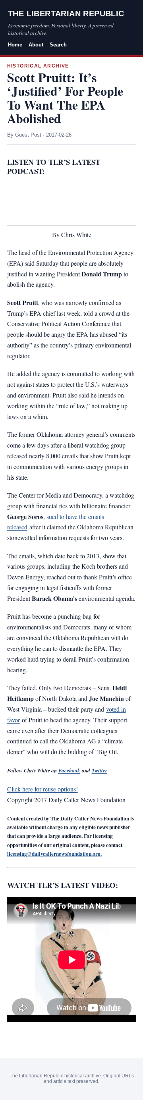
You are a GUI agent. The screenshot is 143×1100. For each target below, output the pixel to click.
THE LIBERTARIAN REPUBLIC (66, 13)
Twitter (99, 770)
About (36, 45)
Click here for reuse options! (42, 789)
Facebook (69, 770)
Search (58, 45)
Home (15, 45)
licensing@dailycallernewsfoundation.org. (54, 854)
